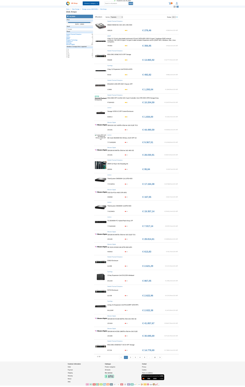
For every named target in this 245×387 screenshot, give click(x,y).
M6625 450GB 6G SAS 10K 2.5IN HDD (119, 25)
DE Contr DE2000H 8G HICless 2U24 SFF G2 (122, 138)
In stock (70, 29)
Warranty (70, 376)
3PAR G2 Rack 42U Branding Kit (117, 164)
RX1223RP (110, 310)
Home (67, 9)
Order (69, 367)
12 (68, 54)
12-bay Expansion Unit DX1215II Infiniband (120, 275)
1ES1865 (109, 336)
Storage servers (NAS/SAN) (90, 9)
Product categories (110, 367)
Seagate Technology (72, 40)
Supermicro (69, 41)
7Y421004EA (111, 211)
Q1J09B (109, 266)
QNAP (68, 38)
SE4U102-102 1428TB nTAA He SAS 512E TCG (122, 125)
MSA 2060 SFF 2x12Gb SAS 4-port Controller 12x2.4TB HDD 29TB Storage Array (133, 98)
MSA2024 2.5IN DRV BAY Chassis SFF (120, 84)
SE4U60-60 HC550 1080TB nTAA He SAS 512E (122, 331)
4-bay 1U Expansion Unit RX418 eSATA (119, 69)
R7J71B (109, 350)
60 (68, 57)
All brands (107, 370)
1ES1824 (109, 323)
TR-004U (109, 45)
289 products (98, 17)
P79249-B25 (110, 102)
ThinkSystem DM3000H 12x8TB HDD (119, 206)
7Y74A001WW (111, 226)
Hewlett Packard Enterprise (73, 34)
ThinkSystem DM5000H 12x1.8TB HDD (119, 178)
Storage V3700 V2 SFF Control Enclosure (120, 111)
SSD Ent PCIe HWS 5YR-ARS (117, 192)
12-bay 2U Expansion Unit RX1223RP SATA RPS (122, 305)
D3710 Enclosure (112, 290)
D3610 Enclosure (112, 260)
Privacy (144, 367)
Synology (68, 43)
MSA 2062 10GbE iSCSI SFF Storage (119, 54)
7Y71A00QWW (111, 142)
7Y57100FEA (111, 184)
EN (177, 6)
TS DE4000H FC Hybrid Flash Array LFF (120, 220)
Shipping (70, 373)
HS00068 (109, 197)
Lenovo (68, 37)
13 (155, 357)
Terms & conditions (147, 373)
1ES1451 (109, 130)
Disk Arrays (103, 9)
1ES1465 (109, 239)
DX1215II (110, 281)
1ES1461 (109, 155)
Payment (70, 370)
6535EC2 (109, 117)
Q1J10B (109, 295)
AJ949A (109, 89)
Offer (69, 381)
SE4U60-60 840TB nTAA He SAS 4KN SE (120, 150)
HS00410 (109, 251)
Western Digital (70, 44)
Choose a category (90, 3)
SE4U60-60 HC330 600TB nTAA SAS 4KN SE (121, 319)
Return (69, 379)
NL (174, 6)
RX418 (109, 74)
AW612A (109, 30)
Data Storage (75, 9)
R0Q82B (109, 60)
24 (68, 55)
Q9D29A (109, 169)
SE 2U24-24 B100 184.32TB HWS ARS (119, 247)
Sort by (108, 17)
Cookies (144, 370)
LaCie (67, 35)
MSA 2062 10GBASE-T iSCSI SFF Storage (120, 345)
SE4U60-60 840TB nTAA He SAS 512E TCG (121, 234)
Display (169, 17)
